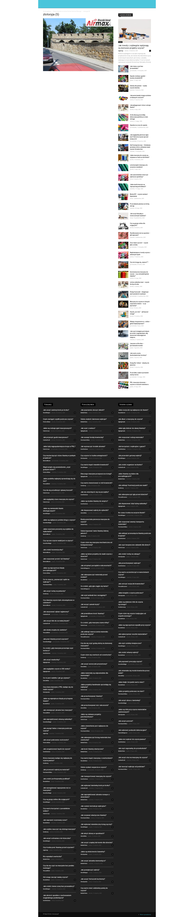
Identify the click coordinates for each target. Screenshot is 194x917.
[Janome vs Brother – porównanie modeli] (123, 346)
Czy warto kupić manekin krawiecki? (95, 465)
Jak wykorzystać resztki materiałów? (132, 634)
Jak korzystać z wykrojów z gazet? (132, 446)
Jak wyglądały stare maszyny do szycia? (58, 499)
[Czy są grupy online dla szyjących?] (123, 225)
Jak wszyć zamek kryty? (90, 604)
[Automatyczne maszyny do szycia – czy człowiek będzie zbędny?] (123, 274)
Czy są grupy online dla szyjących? (56, 799)
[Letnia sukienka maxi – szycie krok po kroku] (123, 284)
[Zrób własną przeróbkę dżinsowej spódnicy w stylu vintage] (123, 117)
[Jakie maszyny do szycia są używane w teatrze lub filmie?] (123, 157)
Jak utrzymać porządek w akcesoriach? (96, 565)
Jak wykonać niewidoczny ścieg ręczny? (96, 824)
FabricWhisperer (85, 568)
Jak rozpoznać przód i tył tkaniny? (56, 559)
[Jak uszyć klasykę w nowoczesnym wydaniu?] (123, 216)
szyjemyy (120, 50)
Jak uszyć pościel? (125, 721)
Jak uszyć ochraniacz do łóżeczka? (57, 838)
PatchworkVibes (47, 584)
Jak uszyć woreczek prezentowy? (94, 664)
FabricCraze (46, 431)
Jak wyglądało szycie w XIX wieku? (56, 669)
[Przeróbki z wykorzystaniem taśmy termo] (123, 375)
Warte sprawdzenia (145, 914)
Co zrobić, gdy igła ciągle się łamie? (94, 586)
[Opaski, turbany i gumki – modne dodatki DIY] (123, 78)
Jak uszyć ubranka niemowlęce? (93, 861)
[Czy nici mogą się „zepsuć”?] (123, 264)
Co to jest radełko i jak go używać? (56, 678)
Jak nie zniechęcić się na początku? (95, 492)
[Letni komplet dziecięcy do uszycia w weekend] (123, 167)
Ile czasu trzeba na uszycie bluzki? (131, 513)
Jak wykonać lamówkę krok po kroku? (95, 785)
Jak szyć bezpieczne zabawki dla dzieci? (134, 545)
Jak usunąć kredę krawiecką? (92, 437)
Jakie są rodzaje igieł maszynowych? (57, 428)
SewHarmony (122, 607)
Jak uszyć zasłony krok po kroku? (56, 410)
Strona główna (47, 11)
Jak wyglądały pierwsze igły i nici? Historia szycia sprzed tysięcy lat (139, 137)
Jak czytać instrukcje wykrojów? (93, 806)
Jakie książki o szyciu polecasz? (130, 593)
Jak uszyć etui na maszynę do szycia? (133, 757)
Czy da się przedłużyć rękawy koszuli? (58, 490)
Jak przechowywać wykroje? (129, 563)
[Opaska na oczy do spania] (123, 127)
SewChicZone (46, 653)
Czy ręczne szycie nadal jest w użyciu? (58, 541)
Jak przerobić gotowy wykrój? (130, 456)
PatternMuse (46, 422)
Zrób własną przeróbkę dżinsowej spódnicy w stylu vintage (139, 117)
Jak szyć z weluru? (88, 428)
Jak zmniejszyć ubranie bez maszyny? (57, 710)
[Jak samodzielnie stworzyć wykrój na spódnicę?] (123, 177)
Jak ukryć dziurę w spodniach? (92, 833)
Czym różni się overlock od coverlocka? (96, 655)
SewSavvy (45, 593)
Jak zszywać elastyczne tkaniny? (93, 815)
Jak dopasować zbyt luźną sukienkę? (132, 503)
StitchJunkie (46, 692)
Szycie (120, 42)
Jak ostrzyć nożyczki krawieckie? (131, 584)
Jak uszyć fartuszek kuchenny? (93, 879)
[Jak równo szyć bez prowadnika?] (123, 68)
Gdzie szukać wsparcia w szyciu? (94, 767)
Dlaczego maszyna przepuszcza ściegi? (96, 474)
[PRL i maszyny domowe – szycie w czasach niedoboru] (123, 384)
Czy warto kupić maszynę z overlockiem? (97, 758)
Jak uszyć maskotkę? (51, 660)
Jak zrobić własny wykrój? (128, 652)
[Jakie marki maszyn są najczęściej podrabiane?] (123, 187)
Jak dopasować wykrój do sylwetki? (95, 510)
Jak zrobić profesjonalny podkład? (56, 779)
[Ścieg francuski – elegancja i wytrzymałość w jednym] (123, 294)
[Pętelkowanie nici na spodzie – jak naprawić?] (123, 235)
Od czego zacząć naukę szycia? (55, 877)
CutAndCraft (46, 440)
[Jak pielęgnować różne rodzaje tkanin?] (123, 107)
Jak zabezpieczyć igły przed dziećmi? (133, 494)
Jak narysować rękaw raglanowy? (56, 612)
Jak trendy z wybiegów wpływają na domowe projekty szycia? (133, 46)
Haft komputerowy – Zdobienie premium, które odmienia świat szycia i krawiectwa (140, 147)
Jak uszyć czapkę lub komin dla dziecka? (97, 842)
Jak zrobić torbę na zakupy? (129, 554)
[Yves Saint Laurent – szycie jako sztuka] (123, 245)
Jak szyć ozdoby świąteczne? (130, 643)
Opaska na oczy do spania (138, 125)
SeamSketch (121, 412)
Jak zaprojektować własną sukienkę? (57, 719)
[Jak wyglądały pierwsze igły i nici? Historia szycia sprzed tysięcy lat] (123, 137)
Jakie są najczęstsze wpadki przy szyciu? (134, 625)
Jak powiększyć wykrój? (90, 870)
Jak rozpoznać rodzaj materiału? (131, 437)
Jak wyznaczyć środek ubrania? (93, 446)
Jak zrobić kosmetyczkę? (53, 550)
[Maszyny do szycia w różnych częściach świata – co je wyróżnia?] (123, 304)
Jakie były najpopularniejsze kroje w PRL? (59, 446)
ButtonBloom (46, 460)
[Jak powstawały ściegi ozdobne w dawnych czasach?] (123, 98)
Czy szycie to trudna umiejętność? (94, 456)
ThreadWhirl (46, 483)
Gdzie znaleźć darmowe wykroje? (94, 419)
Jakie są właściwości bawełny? (93, 852)
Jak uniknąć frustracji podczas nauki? (133, 485)
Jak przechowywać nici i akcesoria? (95, 705)
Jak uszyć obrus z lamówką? (129, 700)
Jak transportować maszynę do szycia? (96, 776)
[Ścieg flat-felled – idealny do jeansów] (123, 365)
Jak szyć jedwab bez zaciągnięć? (94, 595)
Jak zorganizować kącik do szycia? (56, 749)
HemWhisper (46, 412)
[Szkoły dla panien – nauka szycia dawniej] (123, 88)
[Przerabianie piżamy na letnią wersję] (123, 206)
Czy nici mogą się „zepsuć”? (139, 262)
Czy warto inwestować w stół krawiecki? (96, 483)
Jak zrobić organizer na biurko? (130, 465)
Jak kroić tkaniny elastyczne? (92, 749)
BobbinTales (46, 859)
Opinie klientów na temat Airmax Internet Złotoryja (67, 11)
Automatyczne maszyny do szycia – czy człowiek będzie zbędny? (139, 274)
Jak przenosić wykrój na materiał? (56, 770)
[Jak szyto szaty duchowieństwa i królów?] (123, 355)
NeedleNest (46, 703)
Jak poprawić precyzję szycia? (130, 661)
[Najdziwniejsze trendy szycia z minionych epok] (123, 255)
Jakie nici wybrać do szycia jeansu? (132, 739)
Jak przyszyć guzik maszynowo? (55, 437)
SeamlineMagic (47, 522)
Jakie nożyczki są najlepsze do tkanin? (133, 410)
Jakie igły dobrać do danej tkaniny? (132, 428)
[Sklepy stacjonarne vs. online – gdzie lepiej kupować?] (123, 324)
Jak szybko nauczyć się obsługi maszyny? (59, 829)
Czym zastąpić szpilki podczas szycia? (58, 419)
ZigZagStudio (46, 662)
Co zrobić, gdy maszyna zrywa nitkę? (95, 623)
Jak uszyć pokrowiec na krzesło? (56, 740)
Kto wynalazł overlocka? (52, 856)
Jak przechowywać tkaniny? (92, 696)
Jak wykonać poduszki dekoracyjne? (132, 730)
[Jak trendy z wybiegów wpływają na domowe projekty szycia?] (134, 31)
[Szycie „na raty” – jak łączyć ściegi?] (123, 314)
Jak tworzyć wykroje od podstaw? (131, 767)
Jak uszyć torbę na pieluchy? (54, 591)
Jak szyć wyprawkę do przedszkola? (132, 748)
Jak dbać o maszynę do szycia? (130, 419)
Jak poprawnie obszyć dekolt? (92, 410)
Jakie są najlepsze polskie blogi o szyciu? (59, 520)
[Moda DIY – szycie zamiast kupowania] (123, 196)
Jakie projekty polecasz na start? (131, 691)
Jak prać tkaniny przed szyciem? (56, 639)
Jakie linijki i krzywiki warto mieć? (131, 682)
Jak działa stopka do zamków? (55, 630)
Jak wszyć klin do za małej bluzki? (56, 621)
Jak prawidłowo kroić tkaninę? (92, 613)
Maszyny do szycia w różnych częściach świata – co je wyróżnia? (140, 303)
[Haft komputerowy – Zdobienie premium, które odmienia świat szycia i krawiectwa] (123, 147)
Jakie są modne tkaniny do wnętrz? (94, 501)
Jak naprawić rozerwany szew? (55, 820)
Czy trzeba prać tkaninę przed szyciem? (58, 847)
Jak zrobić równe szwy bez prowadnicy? (58, 886)
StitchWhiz (46, 680)
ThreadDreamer (85, 637)
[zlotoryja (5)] (78, 70)
